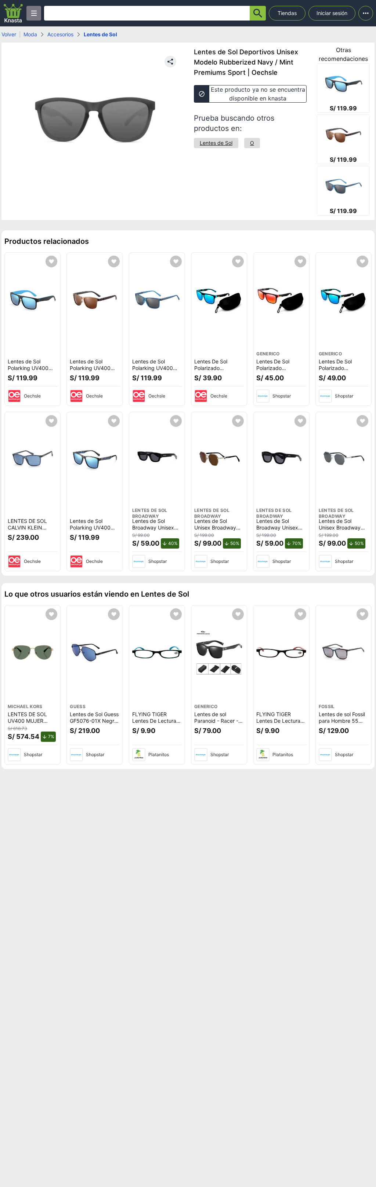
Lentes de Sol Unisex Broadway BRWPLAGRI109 (340, 527)
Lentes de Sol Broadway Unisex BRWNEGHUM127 (153, 527)
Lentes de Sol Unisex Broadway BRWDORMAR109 (215, 527)
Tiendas (287, 13)
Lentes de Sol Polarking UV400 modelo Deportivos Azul (154, 371)
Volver (8, 34)
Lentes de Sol (100, 34)
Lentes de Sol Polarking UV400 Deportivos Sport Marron (90, 371)
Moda (30, 34)
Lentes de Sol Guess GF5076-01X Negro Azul (94, 720)
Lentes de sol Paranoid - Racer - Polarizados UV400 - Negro (217, 724)
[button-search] (258, 13)
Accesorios (60, 34)
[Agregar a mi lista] (51, 261)
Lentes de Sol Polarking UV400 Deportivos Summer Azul (93, 530)
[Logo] (13, 13)
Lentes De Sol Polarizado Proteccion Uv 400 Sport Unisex (216, 371)
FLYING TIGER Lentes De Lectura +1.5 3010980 (154, 720)
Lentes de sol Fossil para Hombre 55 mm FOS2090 (342, 720)
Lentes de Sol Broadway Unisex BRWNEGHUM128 (277, 527)
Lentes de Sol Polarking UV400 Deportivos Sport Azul (28, 371)
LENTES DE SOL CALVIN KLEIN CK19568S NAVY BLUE (28, 530)
